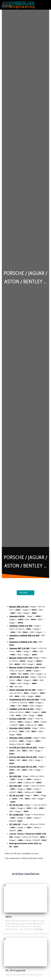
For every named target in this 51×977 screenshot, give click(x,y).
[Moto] (25, 898)
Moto (9, 916)
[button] (47, 5)
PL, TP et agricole (15, 970)
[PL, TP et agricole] (25, 952)
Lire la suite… (39, 929)
